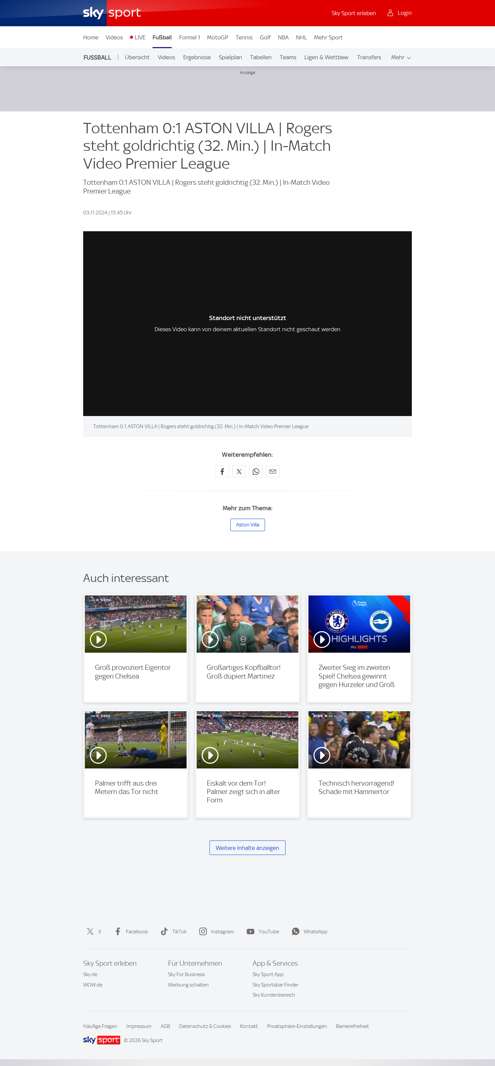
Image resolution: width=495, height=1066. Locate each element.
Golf (265, 37)
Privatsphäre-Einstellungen (297, 1026)
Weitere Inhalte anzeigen (247, 848)
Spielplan (230, 57)
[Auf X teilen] (239, 471)
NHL (301, 37)
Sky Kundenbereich (274, 995)
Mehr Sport (328, 37)
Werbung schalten (188, 985)
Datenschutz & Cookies (205, 1026)
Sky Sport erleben (354, 13)
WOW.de (92, 985)
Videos (114, 37)
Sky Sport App (268, 974)
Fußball (162, 37)
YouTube (269, 932)
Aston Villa (247, 525)
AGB (165, 1026)
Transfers (369, 57)
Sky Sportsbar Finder (275, 985)
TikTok (179, 932)
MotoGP (217, 37)
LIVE (140, 37)
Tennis (244, 37)
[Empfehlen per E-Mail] (272, 471)
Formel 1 (189, 37)
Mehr (397, 57)
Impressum (139, 1026)
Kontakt (249, 1026)
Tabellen (261, 57)
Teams (288, 57)
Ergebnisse (197, 57)
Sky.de (90, 974)
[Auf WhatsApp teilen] (256, 471)
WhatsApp (315, 932)
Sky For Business (186, 974)
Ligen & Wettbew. (326, 57)
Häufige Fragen (100, 1026)
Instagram (222, 932)
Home (90, 37)
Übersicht (137, 57)
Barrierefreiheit (352, 1026)
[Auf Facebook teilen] (222, 471)
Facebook (137, 932)
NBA (283, 37)
